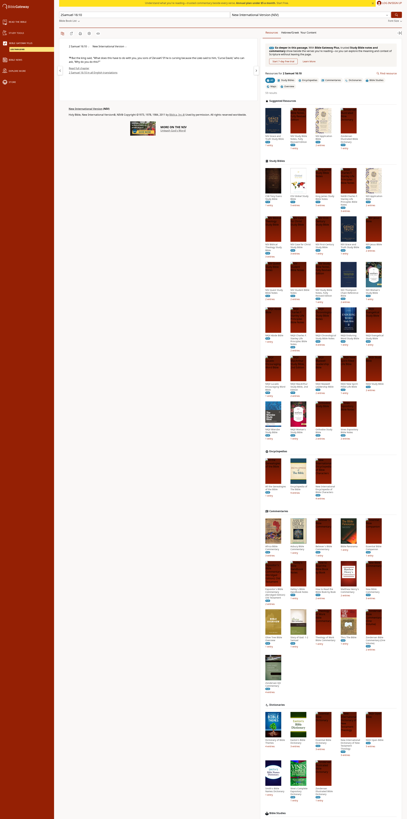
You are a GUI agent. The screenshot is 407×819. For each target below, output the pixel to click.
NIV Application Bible (324, 137)
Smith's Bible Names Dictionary (274, 790)
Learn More (309, 61)
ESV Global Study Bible (299, 197)
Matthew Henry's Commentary (350, 590)
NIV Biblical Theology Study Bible (273, 247)
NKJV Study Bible (375, 383)
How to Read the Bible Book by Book (326, 590)
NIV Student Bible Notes (299, 291)
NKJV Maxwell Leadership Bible (325, 385)
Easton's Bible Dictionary (297, 741)
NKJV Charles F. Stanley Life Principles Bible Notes (298, 340)
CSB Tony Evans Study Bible (273, 197)
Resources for (283, 73)
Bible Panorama (349, 546)
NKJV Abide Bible (274, 335)
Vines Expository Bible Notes (349, 431)
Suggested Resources (282, 101)
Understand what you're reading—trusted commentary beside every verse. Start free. (217, 3)
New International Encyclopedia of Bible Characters (325, 489)
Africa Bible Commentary (272, 548)
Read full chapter (79, 68)
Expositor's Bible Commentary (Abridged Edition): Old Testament (275, 593)
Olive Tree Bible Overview (273, 639)
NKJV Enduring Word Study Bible (350, 337)
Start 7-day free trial (283, 61)
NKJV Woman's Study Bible (298, 431)
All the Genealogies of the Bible (275, 488)
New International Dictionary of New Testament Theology (350, 744)
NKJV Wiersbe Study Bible (272, 431)
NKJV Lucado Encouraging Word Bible (275, 386)
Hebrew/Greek (290, 32)
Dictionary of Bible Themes (275, 741)
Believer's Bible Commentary (324, 548)
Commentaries (278, 511)
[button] (389, 3)
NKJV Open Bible (374, 740)
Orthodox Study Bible (324, 431)
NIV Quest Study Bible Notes (274, 291)
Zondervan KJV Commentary (273, 684)
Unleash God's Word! (173, 130)
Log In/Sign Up (392, 3)
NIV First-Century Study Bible (325, 246)
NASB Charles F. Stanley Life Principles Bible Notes (349, 200)
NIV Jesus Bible (374, 244)
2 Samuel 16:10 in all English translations (93, 72)
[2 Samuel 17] (256, 70)
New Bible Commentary (372, 590)
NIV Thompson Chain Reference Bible (349, 293)
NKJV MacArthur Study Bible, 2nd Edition (299, 386)
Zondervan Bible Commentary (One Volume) (375, 640)
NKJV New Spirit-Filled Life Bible (349, 385)
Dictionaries (277, 705)
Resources (272, 32)
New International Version (86, 109)
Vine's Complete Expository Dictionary (298, 791)
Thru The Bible (348, 637)
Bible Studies (277, 813)
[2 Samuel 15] (60, 70)
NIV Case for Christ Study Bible (300, 246)
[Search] (396, 15)
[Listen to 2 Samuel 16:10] (98, 33)
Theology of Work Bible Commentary (325, 639)
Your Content (308, 32)
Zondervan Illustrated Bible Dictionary (349, 139)
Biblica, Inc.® (177, 114)
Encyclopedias (278, 451)
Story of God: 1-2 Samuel (299, 639)
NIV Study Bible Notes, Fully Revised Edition (298, 139)
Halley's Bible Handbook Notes (299, 590)
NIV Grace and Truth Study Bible (274, 137)
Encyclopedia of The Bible (298, 488)
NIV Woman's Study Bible (373, 291)
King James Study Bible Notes (325, 197)
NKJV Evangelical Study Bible (375, 337)
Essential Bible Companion (373, 548)
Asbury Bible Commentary (297, 548)
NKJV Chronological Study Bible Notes (326, 337)
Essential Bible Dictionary (323, 741)
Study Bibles (277, 161)
